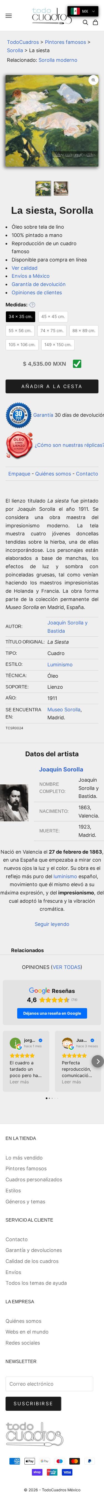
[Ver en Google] (15, 1043)
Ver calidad (24, 268)
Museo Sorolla (63, 709)
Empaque (19, 474)
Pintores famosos (65, 42)
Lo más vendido (24, 1158)
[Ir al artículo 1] (43, 188)
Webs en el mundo (27, 1332)
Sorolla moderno (58, 60)
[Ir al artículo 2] (61, 188)
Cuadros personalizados (34, 1179)
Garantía (43, 415)
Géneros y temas (25, 1201)
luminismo (65, 876)
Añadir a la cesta (52, 386)
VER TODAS (66, 967)
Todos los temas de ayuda (36, 1283)
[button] (6, 1061)
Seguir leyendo (52, 924)
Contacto (87, 474)
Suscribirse (33, 1403)
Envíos (13, 1272)
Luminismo (60, 664)
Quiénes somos (53, 474)
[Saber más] (32, 305)
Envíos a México (31, 276)
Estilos (13, 1190)
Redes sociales (23, 1343)
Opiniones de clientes (37, 292)
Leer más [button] (19, 1081)
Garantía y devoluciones (34, 1250)
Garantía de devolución (39, 284)
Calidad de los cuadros (32, 1261)
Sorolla (15, 50)
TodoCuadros (23, 42)
